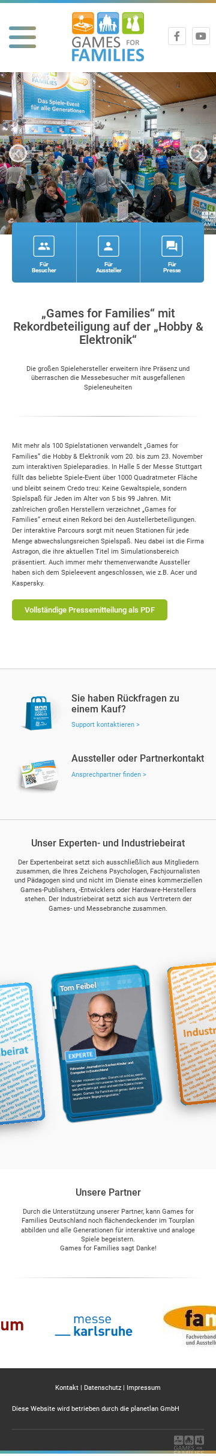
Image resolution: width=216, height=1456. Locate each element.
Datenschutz (102, 1388)
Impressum (144, 1388)
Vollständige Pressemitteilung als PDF (90, 609)
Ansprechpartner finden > (108, 774)
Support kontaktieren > (105, 725)
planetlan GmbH (155, 1409)
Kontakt (67, 1388)
